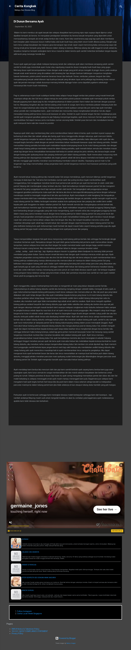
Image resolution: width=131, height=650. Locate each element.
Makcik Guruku (28, 590)
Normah (25, 539)
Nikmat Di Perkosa (29, 565)
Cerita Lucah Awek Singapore (29, 613)
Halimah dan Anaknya (30, 552)
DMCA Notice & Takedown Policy (25, 629)
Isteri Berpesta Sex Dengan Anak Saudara (39, 577)
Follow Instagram (24, 611)
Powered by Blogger (67, 638)
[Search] (120, 7)
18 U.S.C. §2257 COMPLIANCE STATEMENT (30, 631)
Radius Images (71, 643)
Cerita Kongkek (25, 6)
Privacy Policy (17, 633)
